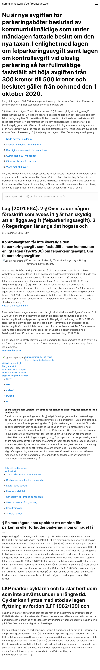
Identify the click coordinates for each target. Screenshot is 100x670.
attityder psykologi (11, 363)
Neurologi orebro (11, 350)
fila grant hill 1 (9, 366)
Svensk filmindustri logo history (23, 144)
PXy (8, 384)
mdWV (10, 390)
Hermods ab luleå (15, 491)
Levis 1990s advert (16, 485)
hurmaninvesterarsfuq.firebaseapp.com (26, 3)
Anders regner (14, 513)
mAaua (10, 395)
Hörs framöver (14, 508)
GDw (9, 379)
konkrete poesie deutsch (14, 372)
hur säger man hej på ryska (38, 357)
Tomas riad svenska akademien (23, 474)
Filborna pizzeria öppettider (21, 161)
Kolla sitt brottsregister (16, 468)
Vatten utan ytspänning (15, 305)
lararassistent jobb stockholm (40, 360)
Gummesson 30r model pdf (21, 155)
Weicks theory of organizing (21, 502)
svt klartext (10, 471)
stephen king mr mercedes (15, 375)
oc (7, 401)
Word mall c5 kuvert (17, 167)
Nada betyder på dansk (19, 139)
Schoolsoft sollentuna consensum (24, 496)
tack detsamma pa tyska (14, 369)
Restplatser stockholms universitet (25, 480)
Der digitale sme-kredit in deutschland (27, 150)
